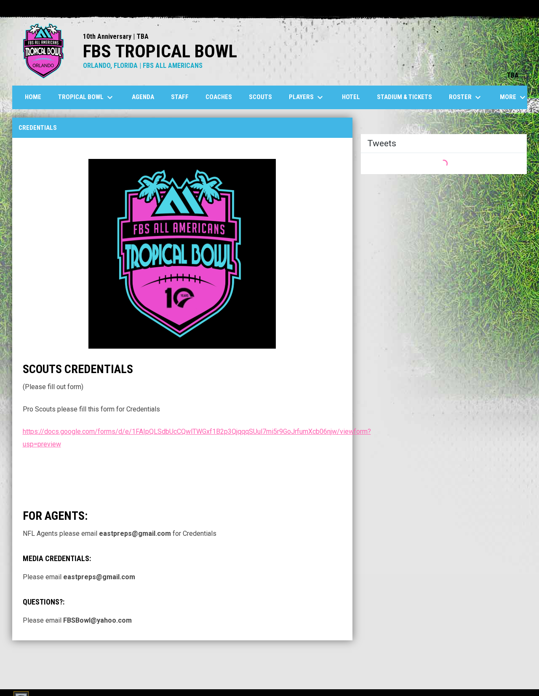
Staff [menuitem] (180, 97)
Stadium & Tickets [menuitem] (404, 97)
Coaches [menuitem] (218, 97)
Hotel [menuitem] (351, 97)
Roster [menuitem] (466, 97)
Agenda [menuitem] (143, 97)
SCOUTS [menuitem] (260, 97)
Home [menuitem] (33, 97)
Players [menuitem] (307, 97)
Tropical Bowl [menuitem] (86, 97)
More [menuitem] (514, 97)
